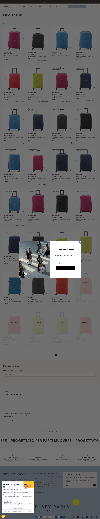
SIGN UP (65, 268)
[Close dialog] (79, 242)
